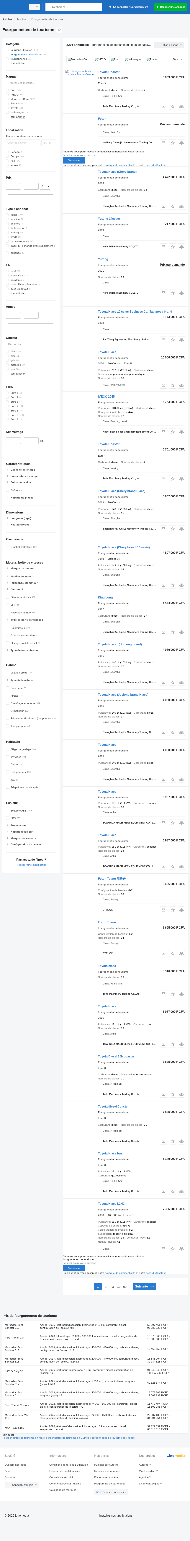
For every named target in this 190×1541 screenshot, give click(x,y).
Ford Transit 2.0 (14, 1337)
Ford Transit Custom (17, 1405)
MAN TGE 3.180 (14, 1427)
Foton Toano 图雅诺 (112, 878)
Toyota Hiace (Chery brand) (117, 171)
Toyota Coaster (108, 72)
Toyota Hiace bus (110, 1153)
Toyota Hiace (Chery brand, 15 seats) (124, 547)
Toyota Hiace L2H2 (111, 1203)
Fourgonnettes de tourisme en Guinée (67, 1437)
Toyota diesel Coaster (113, 1106)
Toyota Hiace (107, 352)
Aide (7, 1470)
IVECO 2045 (106, 396)
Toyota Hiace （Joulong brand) (120, 644)
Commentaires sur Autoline (65, 1483)
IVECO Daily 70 (14, 1371)
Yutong (103, 259)
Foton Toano (107, 922)
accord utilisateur (156, 165)
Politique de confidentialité (64, 1470)
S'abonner (74, 160)
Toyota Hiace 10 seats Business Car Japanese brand (135, 311)
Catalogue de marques (62, 1489)
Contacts (10, 1477)
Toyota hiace (107, 965)
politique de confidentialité (120, 165)
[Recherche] (49, 7)
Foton (102, 118)
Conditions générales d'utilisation (68, 1464)
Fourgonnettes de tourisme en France (112, 1437)
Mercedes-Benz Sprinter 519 (14, 1326)
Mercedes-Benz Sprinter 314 (14, 1394)
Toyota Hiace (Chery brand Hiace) (121, 491)
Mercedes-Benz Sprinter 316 (14, 1349)
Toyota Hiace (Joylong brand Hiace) (123, 694)
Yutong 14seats (109, 218)
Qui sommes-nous (15, 1464)
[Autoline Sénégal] (14, 7)
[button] (172, 106)
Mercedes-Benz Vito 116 (17, 1416)
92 (125, 1287)
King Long (105, 597)
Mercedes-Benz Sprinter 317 (14, 1383)
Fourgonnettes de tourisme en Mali (23, 1437)
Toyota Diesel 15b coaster (116, 1056)
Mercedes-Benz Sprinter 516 (14, 1360)
